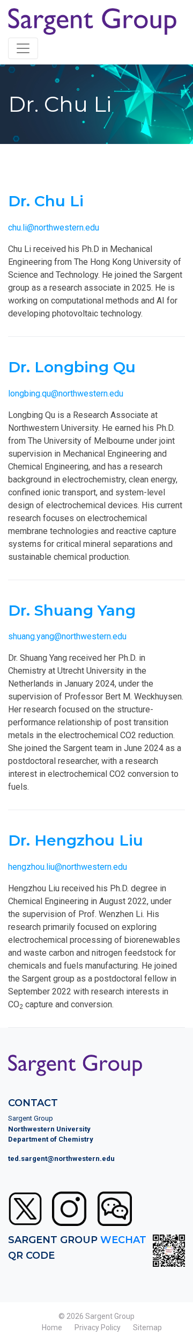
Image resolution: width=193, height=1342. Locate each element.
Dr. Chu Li (46, 201)
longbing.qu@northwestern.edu (65, 393)
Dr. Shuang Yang (72, 610)
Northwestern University (49, 1129)
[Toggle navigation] (23, 48)
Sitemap (147, 1327)
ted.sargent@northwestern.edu (61, 1159)
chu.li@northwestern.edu (53, 227)
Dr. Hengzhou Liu (75, 840)
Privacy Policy (98, 1327)
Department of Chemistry (50, 1139)
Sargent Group (110, 1316)
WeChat (123, 1240)
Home (52, 1327)
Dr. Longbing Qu (72, 367)
